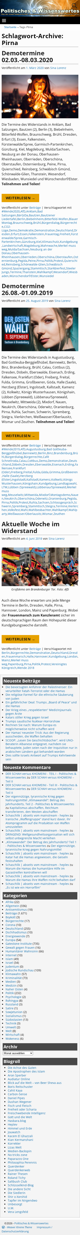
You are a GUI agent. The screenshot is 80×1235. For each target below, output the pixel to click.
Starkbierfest (56, 268)
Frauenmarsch (16, 656)
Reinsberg (13, 264)
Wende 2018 (25, 668)
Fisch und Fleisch (19, 1106)
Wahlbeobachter (40, 510)
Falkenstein (36, 234)
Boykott (11, 917)
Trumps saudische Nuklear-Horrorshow (33, 721)
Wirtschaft (13, 1035)
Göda (44, 472)
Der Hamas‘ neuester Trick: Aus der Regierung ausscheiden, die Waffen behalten (37, 734)
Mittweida (31, 495)
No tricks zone (17, 1155)
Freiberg (17, 472)
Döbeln (17, 464)
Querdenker (16, 1166)
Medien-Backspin (20, 1151)
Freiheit (65, 234)
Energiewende (15, 936)
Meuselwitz (16, 495)
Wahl (24, 510)
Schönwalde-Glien (33, 264)
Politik (49, 261)
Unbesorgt (15, 1204)
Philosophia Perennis (22, 1162)
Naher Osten (14, 989)
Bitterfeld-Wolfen (56, 219)
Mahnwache (49, 246)
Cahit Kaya (15, 1090)
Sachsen (43, 502)
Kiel (38, 242)
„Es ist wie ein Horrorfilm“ (23, 887)
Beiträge (35, 208)
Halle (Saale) (10, 476)
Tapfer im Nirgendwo (22, 1200)
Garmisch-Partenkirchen (19, 240)
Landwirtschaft (12, 246)
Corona (10, 925)
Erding (69, 464)
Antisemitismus (16, 909)
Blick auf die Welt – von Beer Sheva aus (35, 1083)
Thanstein (29, 272)
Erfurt (15, 234)
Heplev (12, 1124)
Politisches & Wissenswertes (31, 1223)
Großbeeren (69, 472)
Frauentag (52, 234)
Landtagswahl (67, 483)
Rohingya (12, 1001)
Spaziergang (21, 268)
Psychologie (14, 997)
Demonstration (44, 230)
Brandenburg (63, 453)
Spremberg (19, 506)
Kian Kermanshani (20, 1140)
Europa (10, 940)
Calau (23, 461)
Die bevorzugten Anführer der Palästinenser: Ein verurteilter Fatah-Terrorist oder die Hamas (39, 689)
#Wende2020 (11, 211)
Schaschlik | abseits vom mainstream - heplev (37, 815)
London (72, 656)
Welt (9, 1031)
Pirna (40, 261)
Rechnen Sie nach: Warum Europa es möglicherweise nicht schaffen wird (31, 727)
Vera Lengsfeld (18, 1212)
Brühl (37, 223)
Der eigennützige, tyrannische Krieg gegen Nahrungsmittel (40, 847)
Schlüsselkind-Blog (21, 1185)
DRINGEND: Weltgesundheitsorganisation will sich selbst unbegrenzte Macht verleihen (40, 836)
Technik (11, 1023)
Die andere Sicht (19, 1189)
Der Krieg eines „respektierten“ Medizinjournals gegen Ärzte (38, 712)
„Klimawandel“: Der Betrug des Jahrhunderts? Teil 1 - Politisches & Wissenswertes (41, 844)
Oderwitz (41, 498)
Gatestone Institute (19, 944)
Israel (9, 963)
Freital (27, 472)
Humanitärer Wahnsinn (22, 951)
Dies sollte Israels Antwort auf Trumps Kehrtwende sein (41, 757)
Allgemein (12, 906)
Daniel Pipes (16, 1098)
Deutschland (64, 230)
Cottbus (32, 461)
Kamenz (44, 479)
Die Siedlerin (16, 1193)
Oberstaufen (64, 257)
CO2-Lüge (6, 228)
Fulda (36, 472)
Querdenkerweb (19, 1170)
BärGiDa (22, 215)
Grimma (54, 472)
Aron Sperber (17, 1075)
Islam (9, 959)
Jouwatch (14, 1132)
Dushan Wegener (20, 1102)
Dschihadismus (16, 932)
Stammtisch (39, 268)
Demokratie (26, 230)
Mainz (6, 660)
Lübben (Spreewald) (22, 487)
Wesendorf (60, 272)
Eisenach (58, 464)
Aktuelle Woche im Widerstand (30, 527)
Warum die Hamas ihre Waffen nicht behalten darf (40, 880)
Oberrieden (29, 257)
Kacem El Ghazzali (20, 1136)
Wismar (47, 514)
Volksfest (14, 510)
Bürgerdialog (50, 223)
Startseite (10, 27)
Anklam (31, 211)
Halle (30, 656)
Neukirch (10, 498)
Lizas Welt (15, 1147)
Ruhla (33, 502)
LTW (4, 487)
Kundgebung (69, 242)
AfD (23, 211)
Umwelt (11, 1027)
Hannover (41, 656)
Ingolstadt (19, 479)
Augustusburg (36, 449)
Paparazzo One (18, 1159)
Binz (50, 453)
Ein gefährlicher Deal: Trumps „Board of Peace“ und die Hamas (41, 704)
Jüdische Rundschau (20, 970)
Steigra (50, 506)
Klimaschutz (50, 242)
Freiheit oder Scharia (22, 1109)
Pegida (22, 261)
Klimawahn (13, 974)
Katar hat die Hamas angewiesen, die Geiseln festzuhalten (37, 859)
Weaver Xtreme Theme (19, 1227)
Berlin (21, 219)
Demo (13, 230)
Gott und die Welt (20, 1117)
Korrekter (14, 1143)
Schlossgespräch (61, 502)
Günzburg (28, 242)
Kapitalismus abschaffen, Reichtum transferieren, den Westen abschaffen (32, 809)
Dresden (28, 464)
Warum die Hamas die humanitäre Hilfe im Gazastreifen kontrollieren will (35, 870)
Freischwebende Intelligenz (27, 1113)
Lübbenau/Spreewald (51, 487)
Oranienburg (57, 498)
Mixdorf (44, 495)
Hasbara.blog (17, 1121)
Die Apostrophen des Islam (26, 1071)
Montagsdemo (60, 495)
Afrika (10, 902)
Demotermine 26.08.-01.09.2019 (27, 289)
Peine (32, 261)
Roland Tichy (16, 1178)
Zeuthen (59, 514)
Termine (16, 272)
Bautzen (34, 215)
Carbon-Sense (17, 1094)
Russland (12, 1004)
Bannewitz (30, 453)
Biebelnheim (35, 219)
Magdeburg (32, 246)
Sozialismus (14, 1016)
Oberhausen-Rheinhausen (16, 255)
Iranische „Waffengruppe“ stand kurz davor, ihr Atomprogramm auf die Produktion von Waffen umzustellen (38, 823)
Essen (24, 234)
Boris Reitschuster (20, 1087)
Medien (11, 982)
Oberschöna (46, 257)
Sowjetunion (14, 1012)
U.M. (11, 1208)
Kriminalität (14, 978)
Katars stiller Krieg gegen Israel (27, 717)
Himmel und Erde (20, 1128)
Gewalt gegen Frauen (20, 947)
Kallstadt (32, 479)
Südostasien (14, 1020)
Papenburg (15, 664)
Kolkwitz (57, 479)
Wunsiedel (46, 276)
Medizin (11, 985)
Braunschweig (22, 223)
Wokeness (12, 1039)
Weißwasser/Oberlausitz (24, 514)
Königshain (30, 483)
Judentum (12, 966)
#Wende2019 (11, 449)
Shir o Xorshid (17, 1197)
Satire (10, 1008)
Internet (11, 955)
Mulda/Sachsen (18, 249)
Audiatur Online (19, 1079)
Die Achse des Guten (22, 1068)
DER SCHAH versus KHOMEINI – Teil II (40, 779)
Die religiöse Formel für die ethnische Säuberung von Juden (39, 696)
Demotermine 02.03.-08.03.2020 (27, 56)
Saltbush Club (17, 1181)
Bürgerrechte (33, 457)
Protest (58, 261)
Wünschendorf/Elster (24, 276)
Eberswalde (43, 464)
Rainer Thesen (18, 1174)
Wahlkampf (45, 272)
